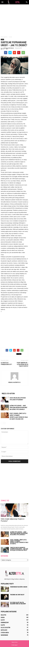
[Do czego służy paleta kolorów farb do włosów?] (5, 604)
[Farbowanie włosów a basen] (5, 589)
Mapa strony (14, 642)
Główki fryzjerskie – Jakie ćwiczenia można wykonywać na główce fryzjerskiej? (18, 407)
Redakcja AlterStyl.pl (9, 48)
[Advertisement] (14, 19)
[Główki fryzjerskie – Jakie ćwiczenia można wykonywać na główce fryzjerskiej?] (5, 407)
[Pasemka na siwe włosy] (5, 597)
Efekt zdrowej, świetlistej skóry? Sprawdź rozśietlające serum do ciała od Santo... (19, 541)
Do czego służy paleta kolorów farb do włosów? (18, 603)
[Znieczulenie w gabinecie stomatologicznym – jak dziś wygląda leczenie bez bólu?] (5, 550)
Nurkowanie (4, 635)
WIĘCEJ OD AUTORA (8, 393)
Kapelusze (4, 630)
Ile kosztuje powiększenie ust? (6, 363)
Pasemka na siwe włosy (17, 594)
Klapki (3, 625)
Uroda (2, 39)
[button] (26, 2)
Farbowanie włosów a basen (18, 587)
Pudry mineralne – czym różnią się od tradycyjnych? (22, 364)
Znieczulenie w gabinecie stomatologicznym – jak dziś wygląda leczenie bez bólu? (19, 549)
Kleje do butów (5, 627)
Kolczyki (3, 615)
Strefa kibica (5, 632)
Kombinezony (5, 622)
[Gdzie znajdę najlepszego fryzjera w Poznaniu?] (5, 400)
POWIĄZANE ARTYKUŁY (8, 391)
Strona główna (4, 37)
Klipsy (3, 620)
